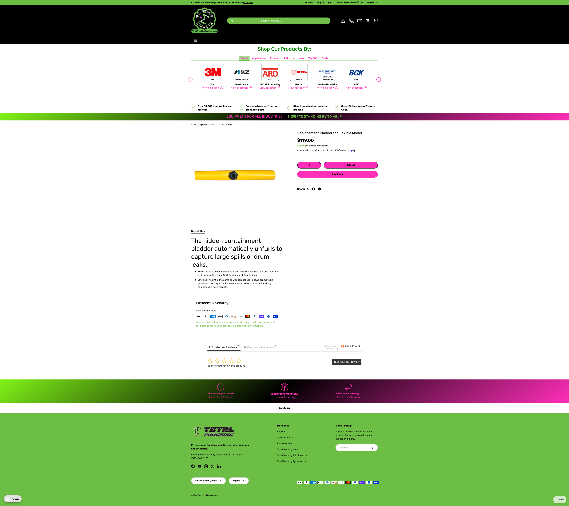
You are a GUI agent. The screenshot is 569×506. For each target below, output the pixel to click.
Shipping (301, 145)
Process (275, 58)
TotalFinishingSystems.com (292, 461)
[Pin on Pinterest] (319, 189)
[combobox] (278, 21)
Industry (289, 58)
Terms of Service (286, 437)
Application (259, 58)
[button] (368, 20)
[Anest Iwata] (241, 72)
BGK (356, 84)
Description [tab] (198, 231)
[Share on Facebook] (314, 189)
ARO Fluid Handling (270, 84)
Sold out (350, 165)
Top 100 (312, 58)
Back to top (285, 408)
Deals (325, 58)
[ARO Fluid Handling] (270, 72)
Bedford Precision (328, 84)
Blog (319, 2)
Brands (309, 2)
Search (281, 431)
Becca (298, 84)
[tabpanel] (237, 263)
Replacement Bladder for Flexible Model (215, 125)
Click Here (248, 2)
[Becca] (299, 72)
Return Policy (284, 443)
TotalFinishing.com (287, 449)
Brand (244, 58)
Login (329, 2)
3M (212, 84)
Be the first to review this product (226, 365)
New (301, 58)
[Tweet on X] (308, 189)
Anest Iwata (241, 84)
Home (193, 125)
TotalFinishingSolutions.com (292, 455)
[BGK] (356, 72)
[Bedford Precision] (328, 72)
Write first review (348, 361)
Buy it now (337, 174)
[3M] (213, 72)
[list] (237, 175)
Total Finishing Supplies (207, 495)
